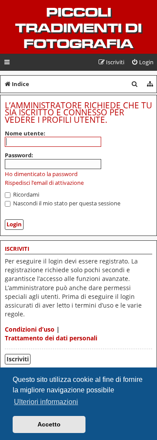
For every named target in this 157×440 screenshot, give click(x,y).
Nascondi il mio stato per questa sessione (66, 203)
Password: (19, 155)
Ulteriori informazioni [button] (46, 401)
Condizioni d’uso (30, 329)
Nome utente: (25, 133)
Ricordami (25, 194)
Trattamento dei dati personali (51, 338)
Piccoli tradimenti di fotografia (78, 28)
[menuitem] (142, 62)
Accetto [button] (49, 424)
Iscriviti (18, 359)
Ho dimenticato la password (41, 174)
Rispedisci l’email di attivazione (44, 183)
